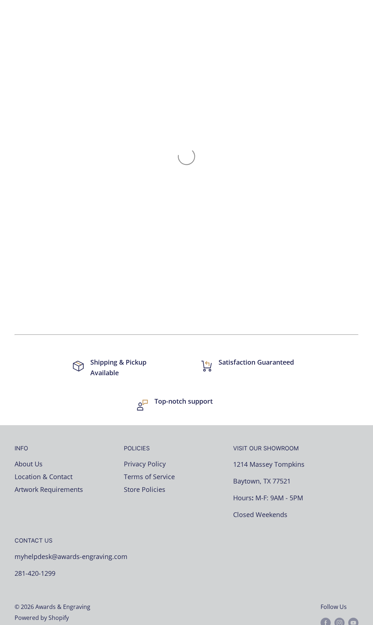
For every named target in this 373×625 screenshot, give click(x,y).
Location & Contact (43, 476)
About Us (29, 463)
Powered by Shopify (42, 618)
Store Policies (144, 489)
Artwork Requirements (49, 489)
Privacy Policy (145, 463)
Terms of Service (149, 476)
